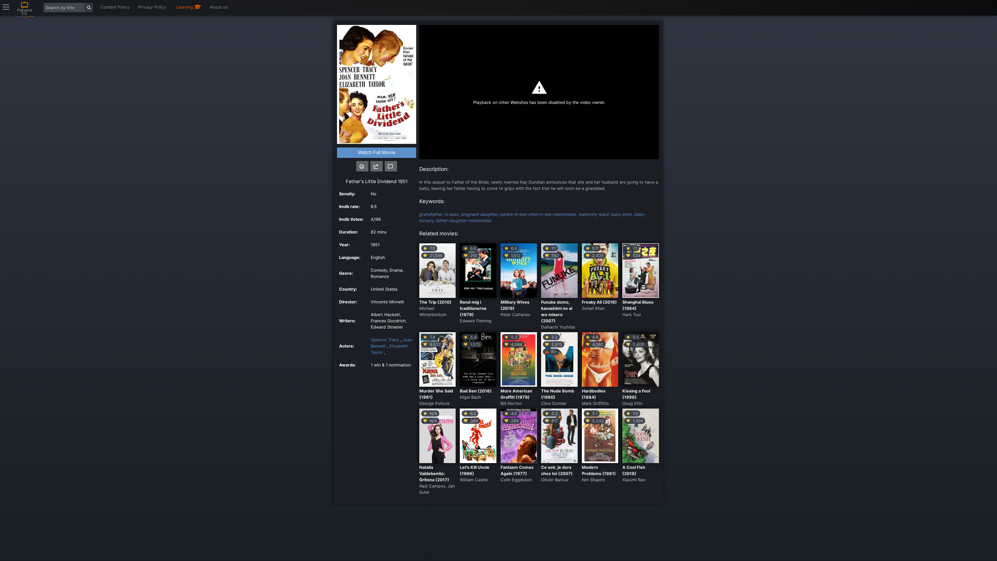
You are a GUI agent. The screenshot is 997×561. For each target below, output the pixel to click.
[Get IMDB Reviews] (362, 166)
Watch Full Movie (376, 152)
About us (218, 7)
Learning (185, 7)
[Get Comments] (391, 166)
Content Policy (115, 7)
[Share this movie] (376, 166)
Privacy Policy (152, 7)
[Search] (89, 7)
